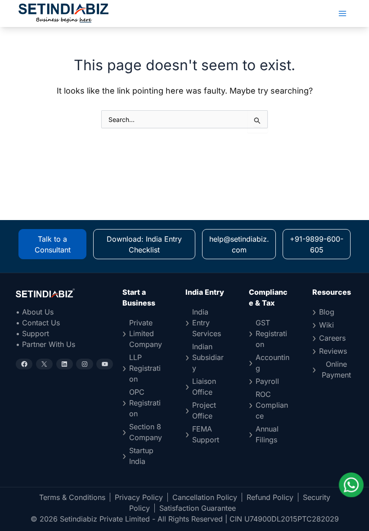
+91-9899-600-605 (316, 244)
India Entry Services (206, 322)
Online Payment (336, 369)
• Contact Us (38, 322)
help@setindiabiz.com (239, 244)
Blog (326, 311)
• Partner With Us (45, 344)
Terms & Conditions (72, 497)
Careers (332, 337)
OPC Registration (145, 402)
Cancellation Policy (204, 497)
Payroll (267, 381)
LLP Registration (145, 368)
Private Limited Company (145, 333)
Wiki (326, 324)
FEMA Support (205, 434)
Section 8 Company (145, 432)
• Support (32, 333)
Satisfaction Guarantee (197, 508)
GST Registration (271, 333)
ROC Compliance (272, 405)
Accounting (272, 363)
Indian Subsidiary (208, 357)
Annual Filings (267, 434)
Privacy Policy (139, 497)
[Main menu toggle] (342, 13)
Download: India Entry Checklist (144, 244)
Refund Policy (270, 497)
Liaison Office (204, 386)
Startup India (141, 456)
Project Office (204, 410)
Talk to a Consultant (53, 244)
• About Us (35, 311)
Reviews (333, 351)
